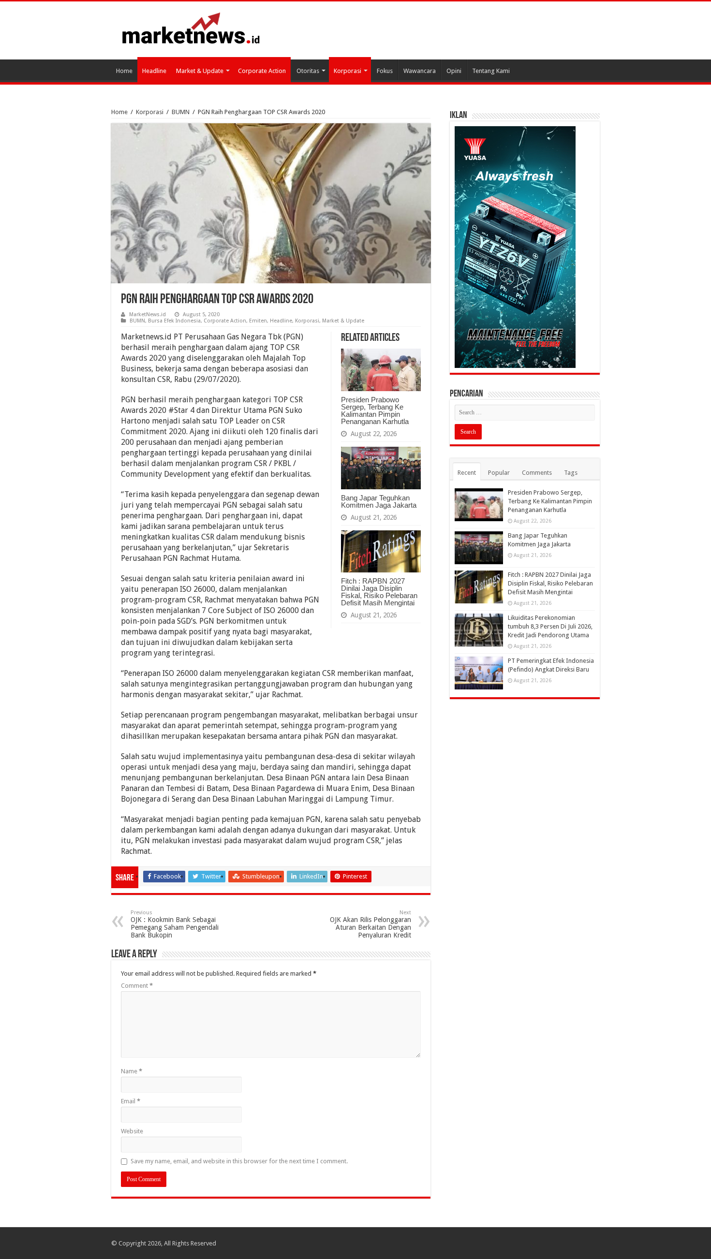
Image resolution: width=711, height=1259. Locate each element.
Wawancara (419, 70)
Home (124, 70)
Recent (467, 472)
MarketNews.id (147, 314)
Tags (571, 472)
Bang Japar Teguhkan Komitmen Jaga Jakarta (378, 501)
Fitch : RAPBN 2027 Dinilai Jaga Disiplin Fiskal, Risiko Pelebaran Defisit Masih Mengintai (379, 592)
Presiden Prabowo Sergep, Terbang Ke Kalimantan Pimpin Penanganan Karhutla (375, 410)
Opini (453, 70)
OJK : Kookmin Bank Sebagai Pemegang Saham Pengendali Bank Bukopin (175, 924)
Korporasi (347, 70)
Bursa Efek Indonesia (174, 321)
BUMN (181, 112)
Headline (154, 70)
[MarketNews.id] (191, 27)
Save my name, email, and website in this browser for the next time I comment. (239, 1161)
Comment (137, 985)
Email (130, 1101)
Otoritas (307, 70)
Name (131, 1071)
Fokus (385, 70)
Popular (499, 472)
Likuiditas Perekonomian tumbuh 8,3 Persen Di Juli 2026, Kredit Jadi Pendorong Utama (550, 626)
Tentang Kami (491, 70)
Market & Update (199, 70)
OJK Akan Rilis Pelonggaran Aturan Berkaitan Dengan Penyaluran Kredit (370, 924)
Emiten (258, 321)
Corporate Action (262, 70)
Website (132, 1131)
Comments (537, 472)
